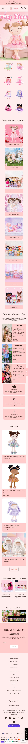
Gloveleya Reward (14, 677)
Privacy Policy (14, 667)
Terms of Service (14, 671)
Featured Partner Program (14, 690)
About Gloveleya (14, 680)
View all (14, 569)
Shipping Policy (14, 661)
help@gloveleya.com (14, 705)
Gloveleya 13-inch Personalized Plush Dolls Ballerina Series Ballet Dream (20, 595)
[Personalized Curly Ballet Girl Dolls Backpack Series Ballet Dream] (7, 586)
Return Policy (14, 664)
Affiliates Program (14, 693)
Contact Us (14, 683)
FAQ (14, 687)
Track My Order (14, 658)
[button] (2, 8)
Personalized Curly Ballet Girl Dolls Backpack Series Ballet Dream (6, 595)
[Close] (25, 2)
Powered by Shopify (14, 737)
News (14, 674)
